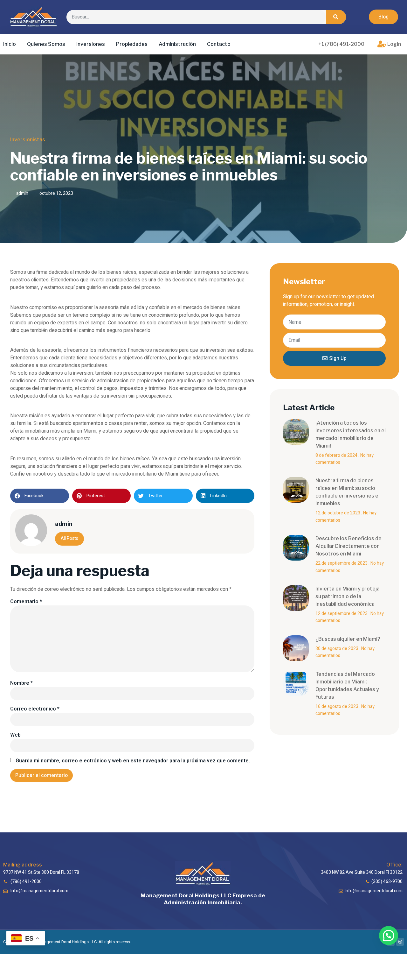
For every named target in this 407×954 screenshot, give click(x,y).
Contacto (219, 44)
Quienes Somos (46, 44)
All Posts (69, 538)
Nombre (21, 683)
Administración (177, 44)
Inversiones (90, 44)
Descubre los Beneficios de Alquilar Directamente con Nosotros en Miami (348, 546)
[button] (383, 17)
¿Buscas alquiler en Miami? (347, 639)
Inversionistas (27, 140)
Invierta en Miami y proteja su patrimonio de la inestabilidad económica (347, 596)
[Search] (336, 17)
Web (15, 735)
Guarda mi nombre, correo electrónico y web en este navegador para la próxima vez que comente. (133, 761)
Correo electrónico (34, 709)
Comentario (26, 601)
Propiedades (132, 44)
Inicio (9, 44)
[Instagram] (400, 942)
